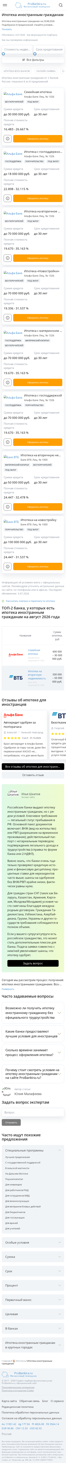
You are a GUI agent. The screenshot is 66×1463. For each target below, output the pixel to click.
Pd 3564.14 (52, 1424)
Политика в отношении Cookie (18, 1390)
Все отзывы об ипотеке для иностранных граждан (34, 767)
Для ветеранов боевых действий (23, 1206)
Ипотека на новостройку (38, 520)
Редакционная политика (17, 1406)
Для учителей (12, 1228)
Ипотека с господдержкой (43, 395)
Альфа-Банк (31, 96)
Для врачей (11, 1223)
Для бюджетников (15, 1212)
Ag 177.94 (24, 1424)
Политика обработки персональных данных (30, 1412)
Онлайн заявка (45, 71)
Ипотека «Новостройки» (41, 271)
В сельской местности (17, 1168)
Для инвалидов (13, 1184)
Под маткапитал (14, 1179)
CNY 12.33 (22, 1428)
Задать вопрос (33, 963)
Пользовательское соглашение (18, 1387)
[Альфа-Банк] (25, 715)
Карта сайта (9, 1401)
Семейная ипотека (38, 92)
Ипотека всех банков (17, 71)
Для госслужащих (15, 1217)
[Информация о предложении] (7, 138)
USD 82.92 (36, 1428)
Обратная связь (29, 1401)
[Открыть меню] (5, 5)
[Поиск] (60, 5)
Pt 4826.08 (38, 1424)
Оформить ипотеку (37, 138)
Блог (45, 1401)
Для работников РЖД (17, 1190)
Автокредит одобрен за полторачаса (20, 725)
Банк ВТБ (26, 459)
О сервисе (57, 1401)
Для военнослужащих (17, 1201)
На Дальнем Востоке (16, 1173)
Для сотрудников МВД (17, 1195)
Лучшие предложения (17, 1157)
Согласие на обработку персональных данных (32, 1418)
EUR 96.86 (8, 1428)
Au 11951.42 (9, 1424)
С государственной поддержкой (22, 1162)
